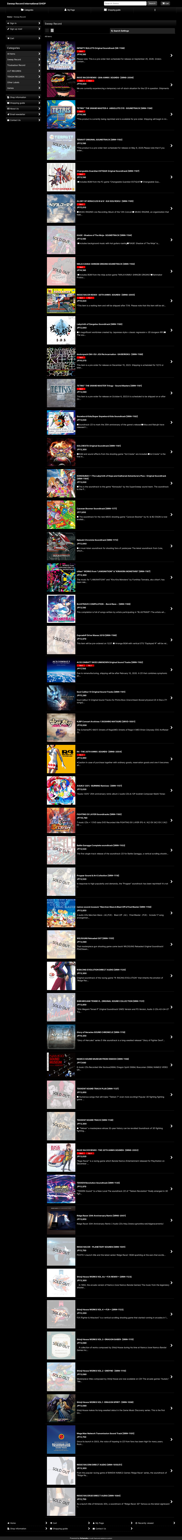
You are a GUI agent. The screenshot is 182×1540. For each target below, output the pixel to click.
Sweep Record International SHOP (26, 3)
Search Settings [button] (121, 31)
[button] (155, 10)
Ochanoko (84, 1538)
